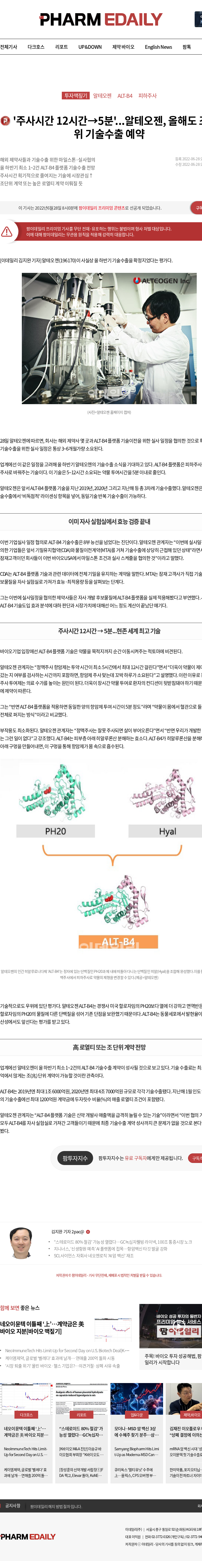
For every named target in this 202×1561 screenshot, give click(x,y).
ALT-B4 (125, 95)
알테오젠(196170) (59, 260)
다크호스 (36, 46)
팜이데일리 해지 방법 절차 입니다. (56, 1506)
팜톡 (187, 46)
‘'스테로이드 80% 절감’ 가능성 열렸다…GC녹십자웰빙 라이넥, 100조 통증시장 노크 (123, 1242)
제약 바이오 (123, 46)
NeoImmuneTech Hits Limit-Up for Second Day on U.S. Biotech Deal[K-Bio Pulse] (73, 1350)
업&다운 (137, 1414)
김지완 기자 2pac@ (67, 1231)
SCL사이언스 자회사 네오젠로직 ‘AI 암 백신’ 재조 (94, 1255)
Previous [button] (31, 1502)
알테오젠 (102, 95)
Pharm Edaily (28, 1537)
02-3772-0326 (161, 1536)
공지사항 (12, 1505)
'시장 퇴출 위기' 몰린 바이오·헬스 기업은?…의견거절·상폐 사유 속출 (62, 1365)
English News (158, 46)
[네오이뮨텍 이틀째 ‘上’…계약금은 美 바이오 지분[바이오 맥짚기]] (113, 1329)
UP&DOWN (90, 46)
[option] (71, 1505)
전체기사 (8, 46)
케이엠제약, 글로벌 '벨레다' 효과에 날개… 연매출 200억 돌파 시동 (60, 1358)
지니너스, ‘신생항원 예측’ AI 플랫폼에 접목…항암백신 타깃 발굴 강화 (110, 1248)
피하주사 (147, 95)
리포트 (61, 46)
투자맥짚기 (75, 95)
